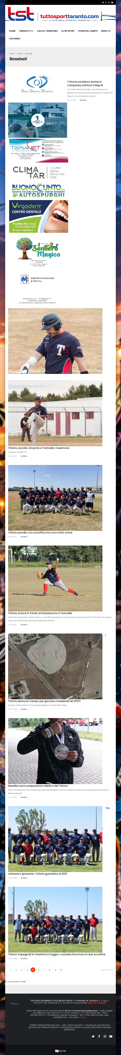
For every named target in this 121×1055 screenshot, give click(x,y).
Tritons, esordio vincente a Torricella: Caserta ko (39, 448)
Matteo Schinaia (97, 1002)
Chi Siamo (14, 38)
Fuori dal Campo (88, 30)
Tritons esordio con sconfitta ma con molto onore (40, 532)
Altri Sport (68, 30)
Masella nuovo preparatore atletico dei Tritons (38, 786)
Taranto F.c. (26, 30)
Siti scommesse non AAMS (15, 982)
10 (61, 970)
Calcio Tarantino (47, 30)
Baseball (28, 53)
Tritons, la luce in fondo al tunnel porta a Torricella (40, 613)
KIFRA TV (105, 30)
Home (12, 30)
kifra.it (82, 1017)
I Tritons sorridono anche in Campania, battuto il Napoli (85, 83)
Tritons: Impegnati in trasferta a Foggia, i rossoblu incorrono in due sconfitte (56, 954)
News (19, 53)
